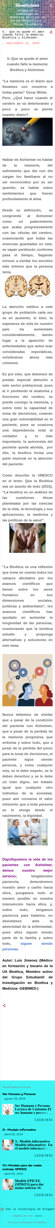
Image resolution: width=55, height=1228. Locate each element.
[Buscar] (51, 5)
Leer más (43, 1120)
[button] (51, 32)
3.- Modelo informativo (19, 1129)
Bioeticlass (27, 5)
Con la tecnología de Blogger (29, 1209)
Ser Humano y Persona (18, 1094)
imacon (38, 1216)
